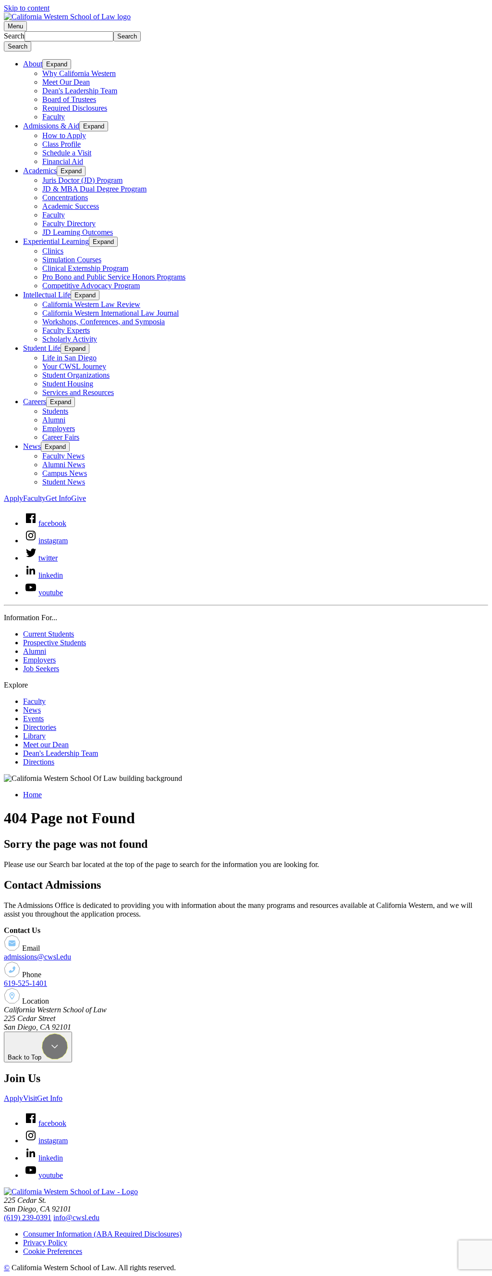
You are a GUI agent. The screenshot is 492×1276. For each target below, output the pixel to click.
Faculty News (63, 456)
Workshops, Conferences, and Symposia (103, 322)
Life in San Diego (69, 358)
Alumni (53, 420)
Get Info (58, 498)
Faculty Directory (69, 223)
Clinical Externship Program (85, 268)
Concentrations (65, 197)
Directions (38, 762)
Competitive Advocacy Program (91, 285)
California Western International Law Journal (110, 313)
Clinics (52, 251)
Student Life (42, 348)
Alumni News (63, 464)
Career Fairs (60, 437)
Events (33, 719)
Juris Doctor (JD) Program (82, 180)
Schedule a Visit (66, 153)
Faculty (53, 117)
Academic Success (70, 206)
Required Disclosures (74, 108)
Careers (34, 401)
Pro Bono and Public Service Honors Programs (113, 277)
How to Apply (64, 135)
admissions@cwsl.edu (37, 957)
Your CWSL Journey (74, 366)
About (32, 64)
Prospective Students (54, 642)
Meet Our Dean (66, 82)
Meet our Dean (46, 744)
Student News (63, 482)
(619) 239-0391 (27, 1217)
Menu (15, 26)
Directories (39, 727)
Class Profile (61, 144)
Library (34, 736)
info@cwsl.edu (76, 1217)
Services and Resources (78, 392)
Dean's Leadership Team (79, 91)
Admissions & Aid (51, 126)
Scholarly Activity (69, 339)
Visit (30, 1098)
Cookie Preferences (52, 1251)
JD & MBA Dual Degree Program (94, 189)
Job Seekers (41, 668)
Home (32, 795)
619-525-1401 (25, 983)
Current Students (48, 634)
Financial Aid (62, 161)
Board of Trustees (69, 99)
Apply (13, 498)
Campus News (64, 473)
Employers (58, 428)
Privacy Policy (45, 1242)
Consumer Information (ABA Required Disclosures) (102, 1234)
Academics (40, 170)
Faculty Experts (66, 330)
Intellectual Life (47, 295)
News (32, 446)
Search (14, 36)
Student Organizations (76, 375)
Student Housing (67, 384)
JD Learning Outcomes (77, 232)
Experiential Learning (56, 241)
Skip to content (26, 8)
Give (78, 498)
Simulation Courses (71, 259)
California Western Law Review (91, 304)
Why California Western (79, 73)
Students (55, 411)
